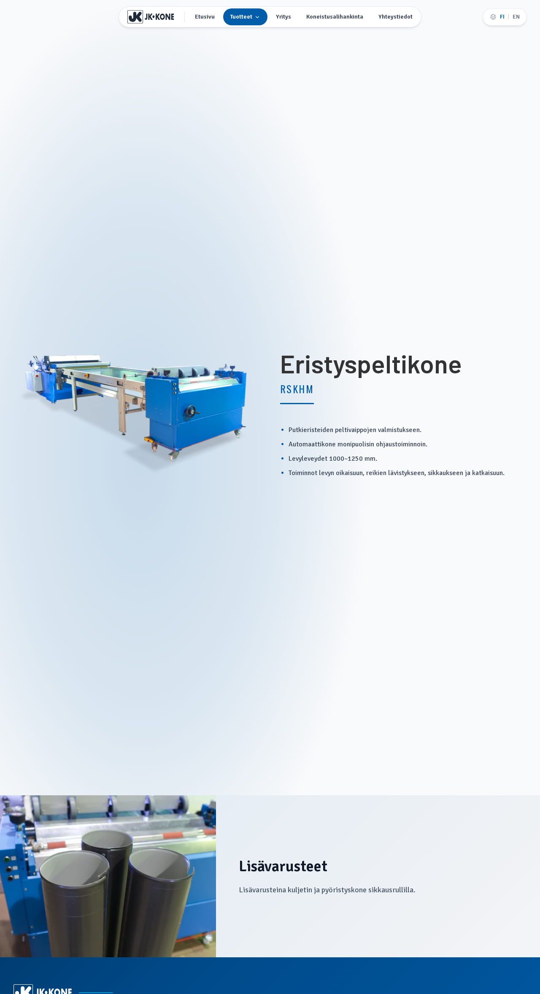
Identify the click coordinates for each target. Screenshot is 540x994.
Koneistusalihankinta (334, 16)
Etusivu (205, 16)
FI (502, 16)
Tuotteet (241, 16)
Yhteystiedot (395, 16)
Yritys (283, 16)
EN (516, 16)
